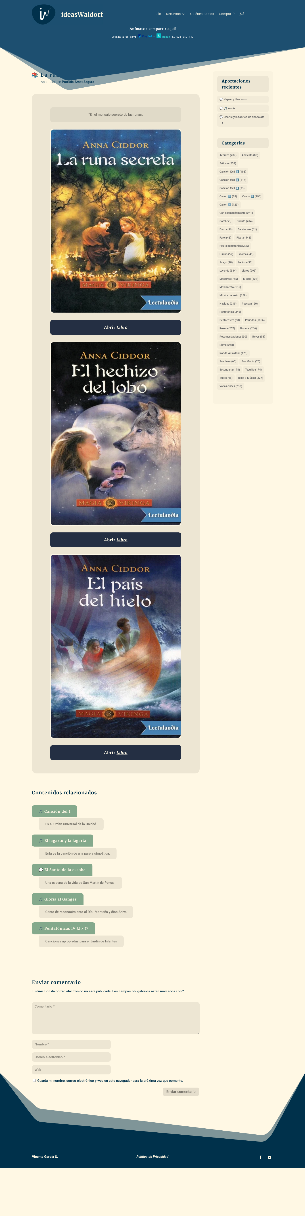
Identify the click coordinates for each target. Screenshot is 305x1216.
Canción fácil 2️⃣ (232, 171)
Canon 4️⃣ (228, 204)
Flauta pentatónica (234, 245)
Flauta (243, 237)
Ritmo (226, 344)
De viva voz (247, 229)
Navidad (227, 303)
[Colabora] (145, 36)
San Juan (227, 361)
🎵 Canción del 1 (55, 811)
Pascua (250, 303)
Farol (225, 237)
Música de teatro (233, 295)
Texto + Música (250, 377)
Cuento (245, 221)
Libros (249, 270)
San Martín (251, 361)
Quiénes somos (202, 14)
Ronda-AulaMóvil (233, 353)
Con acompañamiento (236, 212)
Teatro (225, 377)
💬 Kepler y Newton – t (234, 99)
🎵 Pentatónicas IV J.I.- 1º (63, 928)
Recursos (173, 14)
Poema (227, 328)
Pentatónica (230, 311)
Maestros (228, 278)
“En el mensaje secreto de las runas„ (115, 115)
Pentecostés (229, 320)
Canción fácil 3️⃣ (232, 179)
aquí (171, 29)
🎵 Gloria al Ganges (58, 899)
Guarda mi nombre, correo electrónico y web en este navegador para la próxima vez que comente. (110, 1081)
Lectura (245, 262)
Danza (225, 229)
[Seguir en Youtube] (269, 1157)
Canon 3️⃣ (251, 196)
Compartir (227, 14)
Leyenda (227, 270)
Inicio (156, 14)
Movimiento (230, 287)
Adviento (250, 155)
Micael (250, 278)
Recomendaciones (233, 336)
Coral (225, 221)
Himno (226, 254)
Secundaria (229, 369)
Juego (226, 262)
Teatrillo (253, 369)
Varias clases (230, 386)
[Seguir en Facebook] (260, 1157)
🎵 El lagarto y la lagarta (62, 840)
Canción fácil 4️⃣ (231, 188)
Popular (248, 328)
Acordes (227, 155)
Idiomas (245, 254)
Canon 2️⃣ (228, 196)
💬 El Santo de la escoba (62, 870)
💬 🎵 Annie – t (229, 108)
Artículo (227, 163)
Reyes (258, 336)
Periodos (255, 320)
